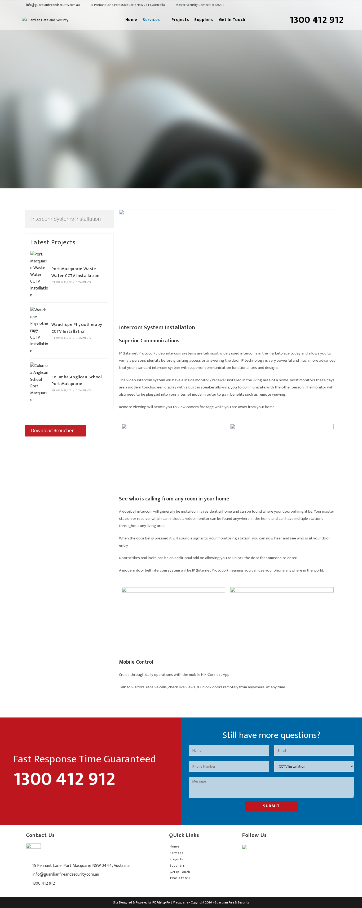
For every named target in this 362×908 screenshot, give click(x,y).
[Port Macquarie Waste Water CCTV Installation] (39, 275)
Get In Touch (180, 872)
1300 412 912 (43, 883)
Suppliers (177, 865)
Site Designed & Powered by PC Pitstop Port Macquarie (150, 902)
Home (174, 846)
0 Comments (83, 282)
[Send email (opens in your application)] (337, 5)
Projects (176, 859)
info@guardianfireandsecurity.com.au (53, 4)
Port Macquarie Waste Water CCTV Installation (75, 272)
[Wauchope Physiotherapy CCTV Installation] (39, 330)
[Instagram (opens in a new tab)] (330, 5)
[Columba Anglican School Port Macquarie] (39, 382)
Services (176, 853)
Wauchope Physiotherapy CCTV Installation (76, 328)
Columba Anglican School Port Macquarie (76, 381)
